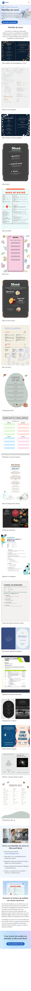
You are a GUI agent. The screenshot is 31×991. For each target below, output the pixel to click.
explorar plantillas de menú (12, 853)
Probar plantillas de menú (15, 944)
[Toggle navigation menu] (28, 2)
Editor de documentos (12, 7)
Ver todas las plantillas (10, 22)
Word (7, 2)
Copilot (17, 921)
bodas (18, 925)
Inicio (3, 7)
